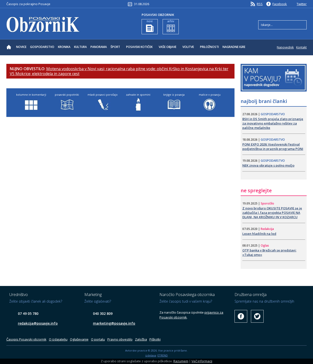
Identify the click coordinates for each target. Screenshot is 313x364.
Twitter (302, 4)
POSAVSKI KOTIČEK (139, 47)
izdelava (150, 355)
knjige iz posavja (174, 94)
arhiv (170, 21)
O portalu (98, 339)
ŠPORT (115, 47)
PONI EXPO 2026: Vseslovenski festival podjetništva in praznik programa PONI (272, 146)
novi (150, 21)
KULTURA (80, 47)
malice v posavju (210, 94)
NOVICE (21, 47)
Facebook (279, 4)
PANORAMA (98, 47)
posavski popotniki (67, 94)
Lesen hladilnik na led (259, 233)
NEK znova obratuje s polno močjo (268, 165)
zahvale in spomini (138, 94)
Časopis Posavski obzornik (26, 339)
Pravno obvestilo (120, 339)
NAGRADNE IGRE (234, 47)
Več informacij (201, 361)
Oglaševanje (79, 339)
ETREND (162, 355)
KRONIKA (64, 47)
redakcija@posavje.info (38, 323)
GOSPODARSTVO (42, 47)
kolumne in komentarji (31, 94)
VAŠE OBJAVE (167, 47)
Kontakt (301, 47)
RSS (260, 4)
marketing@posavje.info (114, 323)
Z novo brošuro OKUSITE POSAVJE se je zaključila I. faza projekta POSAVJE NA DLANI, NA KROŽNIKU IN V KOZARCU (272, 212)
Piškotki (155, 339)
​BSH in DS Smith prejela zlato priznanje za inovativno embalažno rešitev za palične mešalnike (272, 123)
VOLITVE (188, 47)
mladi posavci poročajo (103, 94)
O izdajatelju (58, 339)
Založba (141, 339)
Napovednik (285, 47)
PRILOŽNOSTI (209, 47)
